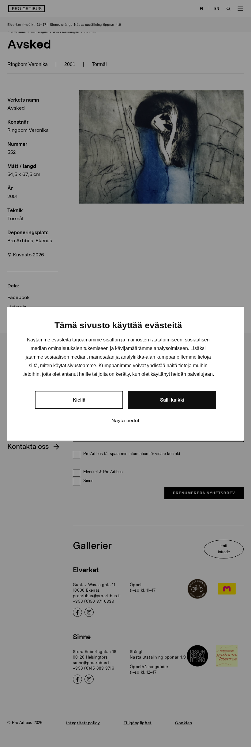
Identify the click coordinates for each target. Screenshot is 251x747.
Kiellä (79, 400)
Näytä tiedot (125, 420)
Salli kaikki (172, 400)
